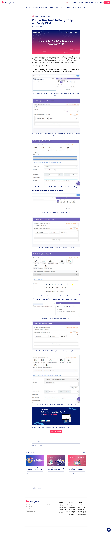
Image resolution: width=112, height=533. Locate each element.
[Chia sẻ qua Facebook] (32, 441)
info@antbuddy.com (29, 508)
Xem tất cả (84, 452)
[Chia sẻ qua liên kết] (42, 441)
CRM (74, 7)
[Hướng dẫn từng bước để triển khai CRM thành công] (77, 460)
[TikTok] (27, 511)
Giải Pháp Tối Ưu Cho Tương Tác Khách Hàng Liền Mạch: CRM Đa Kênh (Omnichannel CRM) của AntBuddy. (56, 468)
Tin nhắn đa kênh (53, 7)
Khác (79, 7)
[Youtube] (35, 511)
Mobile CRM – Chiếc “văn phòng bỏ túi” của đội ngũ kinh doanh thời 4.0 (34, 468)
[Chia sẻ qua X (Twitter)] (35, 441)
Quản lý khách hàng (66, 7)
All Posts (28, 7)
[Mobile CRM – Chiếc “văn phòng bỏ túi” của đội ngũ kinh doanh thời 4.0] (35, 460)
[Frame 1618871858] (29, 511)
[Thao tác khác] (79, 16)
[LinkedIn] (33, 511)
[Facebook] (31, 511)
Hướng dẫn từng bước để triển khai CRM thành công (76, 468)
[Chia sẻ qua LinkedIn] (39, 441)
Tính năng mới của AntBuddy (39, 7)
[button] (75, 2)
